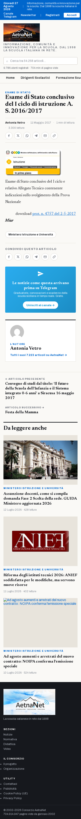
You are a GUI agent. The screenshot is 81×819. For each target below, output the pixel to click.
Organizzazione (13, 768)
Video (7, 748)
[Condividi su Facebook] (9, 135)
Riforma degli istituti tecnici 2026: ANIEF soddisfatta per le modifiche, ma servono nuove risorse (40, 580)
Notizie (7, 734)
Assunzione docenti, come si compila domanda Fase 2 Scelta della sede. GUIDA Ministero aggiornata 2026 (40, 499)
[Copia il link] (54, 135)
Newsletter (28, 15)
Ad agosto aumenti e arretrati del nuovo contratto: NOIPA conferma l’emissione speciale (38, 661)
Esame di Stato (17, 92)
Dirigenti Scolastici (35, 77)
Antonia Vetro (15, 122)
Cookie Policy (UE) (15, 793)
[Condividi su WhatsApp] (27, 135)
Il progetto (10, 764)
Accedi (72, 15)
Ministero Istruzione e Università (30, 234)
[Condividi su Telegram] (36, 135)
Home (10, 77)
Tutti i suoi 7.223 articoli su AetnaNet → (38, 355)
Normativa (10, 739)
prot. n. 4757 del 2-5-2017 (54, 214)
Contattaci (10, 783)
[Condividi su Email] (45, 135)
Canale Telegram (9, 15)
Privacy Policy (12, 798)
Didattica (9, 744)
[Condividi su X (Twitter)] (18, 135)
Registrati (52, 15)
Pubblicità (9, 788)
